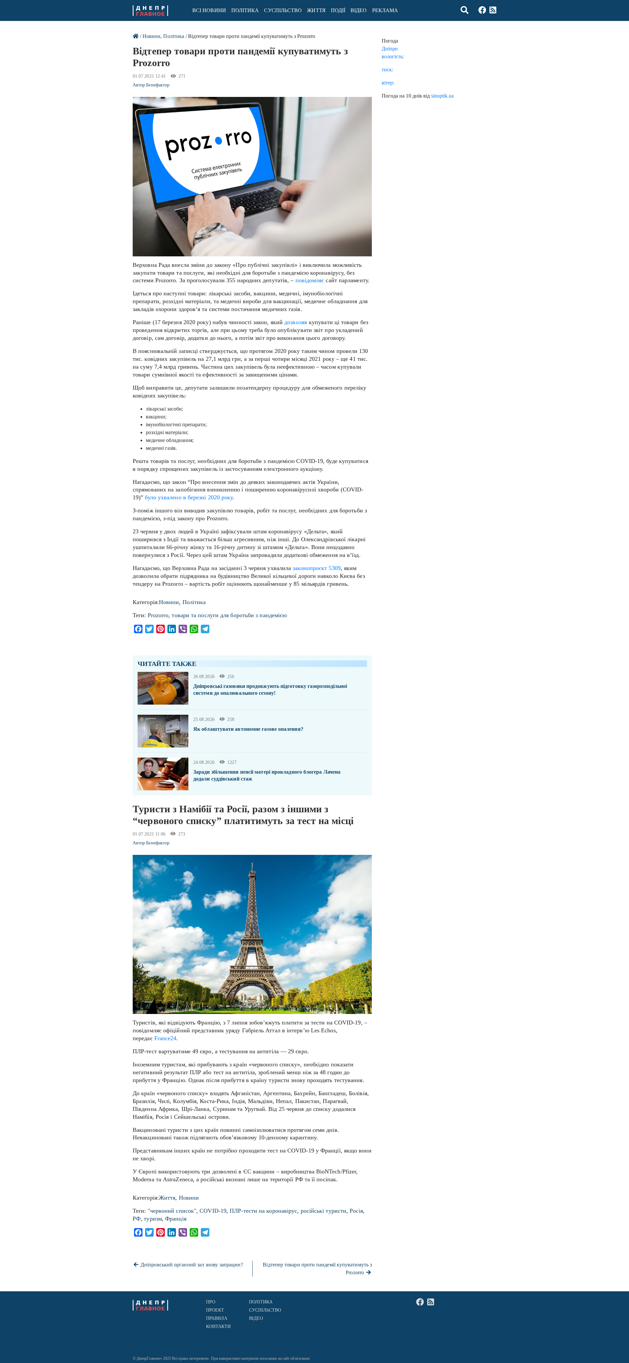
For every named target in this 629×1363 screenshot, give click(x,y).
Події (338, 10)
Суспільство (283, 10)
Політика (245, 10)
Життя (316, 10)
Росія (356, 1210)
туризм (153, 1218)
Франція (175, 1218)
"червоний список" (172, 1210)
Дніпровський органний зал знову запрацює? (191, 1264)
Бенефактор (157, 85)
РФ (137, 1218)
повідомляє (309, 280)
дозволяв (295, 322)
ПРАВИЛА (217, 1318)
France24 (165, 1038)
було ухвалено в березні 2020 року (189, 497)
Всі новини (209, 10)
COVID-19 (213, 1210)
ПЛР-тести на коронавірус (263, 1210)
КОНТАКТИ (218, 1326)
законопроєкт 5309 (317, 568)
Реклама (385, 10)
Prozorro (158, 615)
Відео (359, 10)
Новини (152, 36)
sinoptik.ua (442, 96)
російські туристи (324, 1210)
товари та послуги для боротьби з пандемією (229, 615)
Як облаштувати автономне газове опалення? (248, 729)
